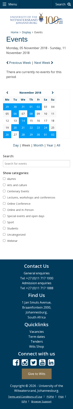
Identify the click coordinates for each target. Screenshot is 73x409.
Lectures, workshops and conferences (30, 197)
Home (14, 32)
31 (23, 107)
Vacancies (37, 331)
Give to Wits (36, 374)
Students (12, 228)
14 (23, 120)
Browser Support (41, 401)
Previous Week (20, 63)
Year (50, 145)
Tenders (37, 341)
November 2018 (30, 92)
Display (26, 32)
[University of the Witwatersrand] (36, 18)
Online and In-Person (20, 210)
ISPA (24, 401)
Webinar (12, 241)
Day (16, 145)
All (58, 145)
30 (15, 107)
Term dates (36, 337)
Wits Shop (36, 346)
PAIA (61, 396)
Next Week (42, 63)
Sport (10, 222)
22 (31, 127)
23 (38, 127)
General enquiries (37, 273)
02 (38, 107)
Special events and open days (25, 216)
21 (23, 127)
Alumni (11, 179)
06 (15, 114)
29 (7, 107)
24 (45, 127)
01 (31, 107)
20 (15, 127)
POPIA (50, 396)
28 (23, 134)
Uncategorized (16, 234)
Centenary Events (17, 191)
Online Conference (18, 203)
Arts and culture (16, 185)
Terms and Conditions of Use (25, 396)
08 (31, 114)
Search (60, 4)
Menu (12, 4)
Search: (8, 156)
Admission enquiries (36, 283)
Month (38, 145)
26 (7, 134)
